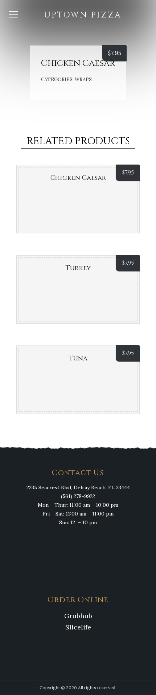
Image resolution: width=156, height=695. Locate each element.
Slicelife (78, 627)
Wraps (83, 79)
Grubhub (78, 616)
